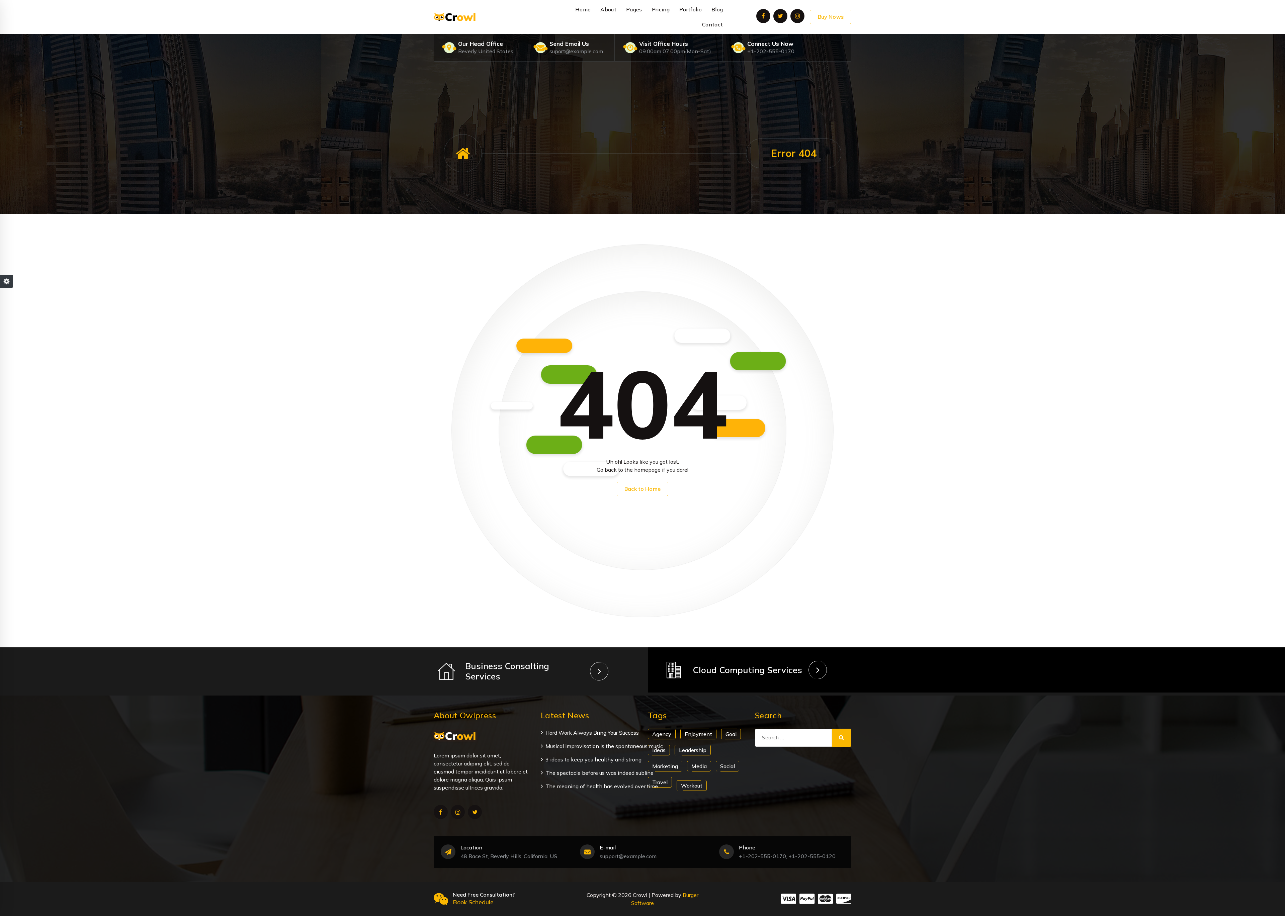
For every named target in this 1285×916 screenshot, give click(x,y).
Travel (660, 782)
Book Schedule (473, 902)
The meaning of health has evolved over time (601, 786)
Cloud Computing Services (747, 669)
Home (583, 9)
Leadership (692, 750)
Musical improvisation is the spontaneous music (604, 746)
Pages (634, 9)
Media (699, 766)
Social (727, 766)
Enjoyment (698, 734)
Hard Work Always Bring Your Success (592, 732)
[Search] (841, 738)
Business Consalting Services (507, 671)
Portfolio (690, 9)
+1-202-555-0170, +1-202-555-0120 (787, 856)
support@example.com (628, 856)
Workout (691, 785)
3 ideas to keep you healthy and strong (593, 759)
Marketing (665, 766)
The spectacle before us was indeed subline (599, 772)
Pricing (661, 9)
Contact (712, 24)
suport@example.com (576, 51)
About (608, 9)
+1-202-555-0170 (770, 51)
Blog (717, 9)
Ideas (659, 750)
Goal (731, 734)
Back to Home (642, 488)
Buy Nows (831, 16)
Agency (661, 734)
